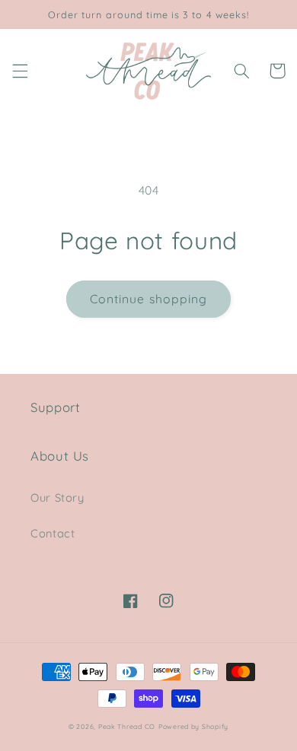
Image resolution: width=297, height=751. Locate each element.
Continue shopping (148, 298)
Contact (52, 533)
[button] (19, 70)
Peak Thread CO (126, 726)
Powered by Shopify (193, 726)
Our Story (57, 497)
